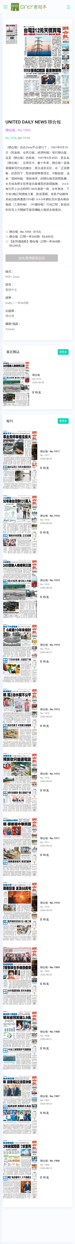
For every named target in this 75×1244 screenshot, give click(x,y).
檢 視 (20, 456)
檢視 (18, 382)
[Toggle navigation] (68, 6)
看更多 (63, 351)
